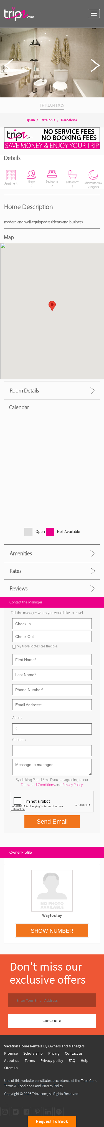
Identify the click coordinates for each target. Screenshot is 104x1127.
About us (11, 1060)
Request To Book (52, 1121)
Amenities (21, 553)
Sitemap (11, 1067)
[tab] (52, 390)
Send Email (52, 821)
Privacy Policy (72, 784)
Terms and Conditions (38, 784)
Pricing (53, 1053)
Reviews (18, 588)
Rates (15, 571)
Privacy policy (51, 1060)
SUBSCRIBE (52, 1020)
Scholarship (33, 1053)
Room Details (24, 390)
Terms (30, 1060)
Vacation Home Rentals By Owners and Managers (44, 1046)
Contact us (74, 1053)
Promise (11, 1053)
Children (19, 739)
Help (84, 1060)
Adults (17, 717)
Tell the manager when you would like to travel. (47, 612)
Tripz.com (39, 1093)
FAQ (72, 1060)
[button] (99, 32)
